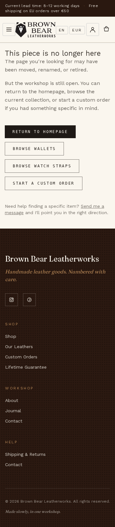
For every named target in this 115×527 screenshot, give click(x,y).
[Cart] (106, 29)
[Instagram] (11, 299)
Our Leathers (19, 346)
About (11, 400)
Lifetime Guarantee (26, 367)
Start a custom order (43, 183)
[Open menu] (9, 29)
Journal (13, 410)
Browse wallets (34, 148)
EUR (77, 30)
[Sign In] (92, 29)
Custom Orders (21, 356)
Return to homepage (40, 132)
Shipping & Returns (25, 454)
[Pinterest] (29, 299)
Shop (10, 336)
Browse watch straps (42, 166)
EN (62, 30)
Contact (13, 420)
